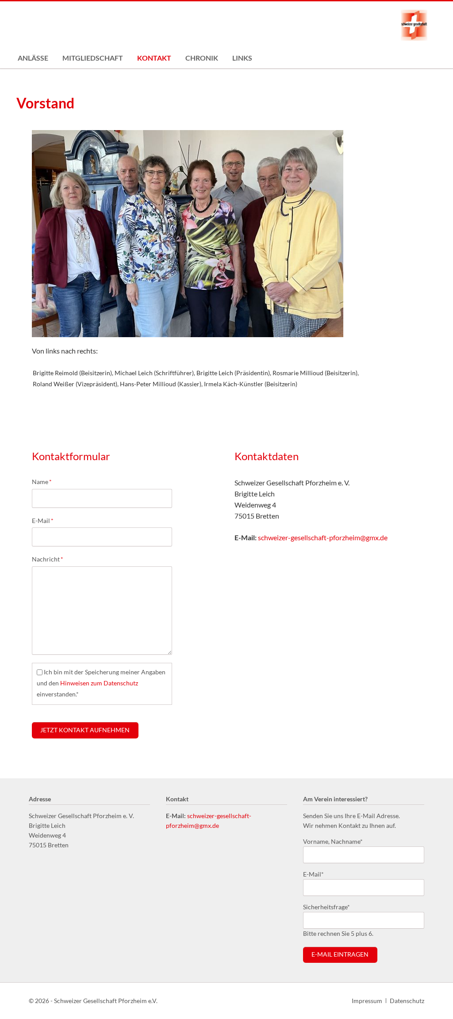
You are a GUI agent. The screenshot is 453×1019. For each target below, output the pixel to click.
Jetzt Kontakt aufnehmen (85, 730)
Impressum (367, 1000)
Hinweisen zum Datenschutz (99, 683)
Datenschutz (407, 1000)
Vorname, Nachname (333, 841)
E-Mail (46, 520)
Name (46, 481)
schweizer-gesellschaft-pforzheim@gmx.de (323, 537)
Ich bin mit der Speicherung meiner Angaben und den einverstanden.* (101, 683)
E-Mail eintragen (340, 954)
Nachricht (47, 559)
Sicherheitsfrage (326, 907)
